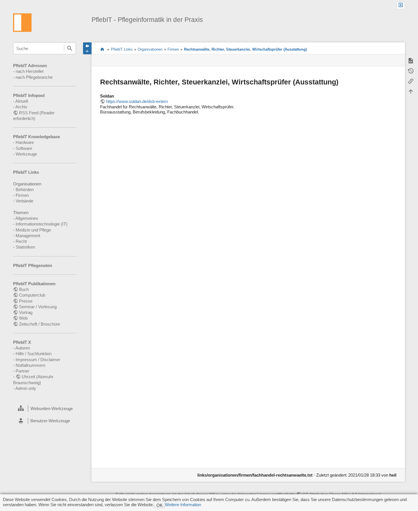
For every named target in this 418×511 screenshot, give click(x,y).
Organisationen (150, 49)
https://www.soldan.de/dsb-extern (137, 101)
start (102, 49)
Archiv (21, 106)
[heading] (44, 408)
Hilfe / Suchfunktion (33, 353)
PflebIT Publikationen (34, 283)
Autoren (22, 348)
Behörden (25, 189)
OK (159, 505)
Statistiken (25, 247)
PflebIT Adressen (30, 65)
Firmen (22, 195)
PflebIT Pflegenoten (32, 265)
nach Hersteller (30, 71)
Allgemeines (26, 218)
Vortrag (25, 312)
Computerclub (32, 295)
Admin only (25, 388)
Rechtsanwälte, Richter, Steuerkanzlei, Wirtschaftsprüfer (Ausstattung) (245, 49)
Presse (25, 301)
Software (24, 148)
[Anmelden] (400, 5)
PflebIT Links (26, 172)
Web (23, 318)
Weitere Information (183, 504)
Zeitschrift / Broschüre (39, 324)
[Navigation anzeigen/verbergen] (87, 48)
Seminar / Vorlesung (38, 306)
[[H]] (22, 22)
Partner (22, 371)
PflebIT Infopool (29, 95)
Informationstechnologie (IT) (41, 224)
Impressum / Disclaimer (38, 359)
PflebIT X (22, 342)
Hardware (25, 142)
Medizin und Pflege (33, 229)
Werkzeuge (26, 154)
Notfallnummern (30, 365)
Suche (70, 48)
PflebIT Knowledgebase (36, 136)
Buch (24, 289)
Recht (21, 241)
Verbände (24, 200)
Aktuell (21, 101)
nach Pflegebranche (34, 77)
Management (28, 235)
